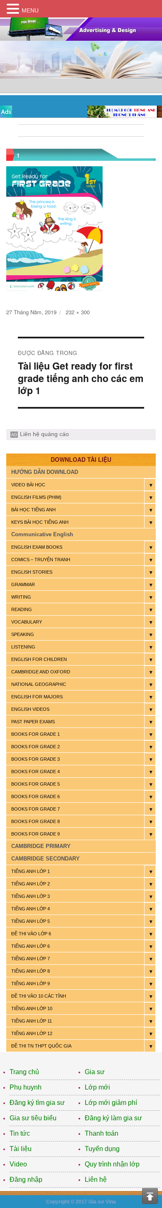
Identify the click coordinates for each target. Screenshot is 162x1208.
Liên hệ (96, 1179)
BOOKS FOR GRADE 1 (35, 734)
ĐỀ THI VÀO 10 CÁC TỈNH (38, 996)
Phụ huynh (26, 1087)
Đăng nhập (26, 1179)
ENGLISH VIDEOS (30, 709)
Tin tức (20, 1133)
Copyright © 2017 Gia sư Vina (81, 1202)
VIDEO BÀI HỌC (28, 484)
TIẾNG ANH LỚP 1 (30, 871)
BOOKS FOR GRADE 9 (35, 833)
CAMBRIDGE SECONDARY (45, 858)
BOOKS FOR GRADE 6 (35, 796)
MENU (30, 10)
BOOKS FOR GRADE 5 (35, 784)
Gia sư (95, 1071)
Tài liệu (21, 1148)
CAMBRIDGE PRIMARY (41, 846)
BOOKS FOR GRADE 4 (35, 771)
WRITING (21, 596)
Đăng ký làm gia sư (113, 1118)
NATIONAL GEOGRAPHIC (38, 684)
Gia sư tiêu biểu (33, 1118)
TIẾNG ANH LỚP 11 (31, 1020)
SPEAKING (22, 634)
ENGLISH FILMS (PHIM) (36, 497)
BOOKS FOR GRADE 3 (35, 759)
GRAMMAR (23, 584)
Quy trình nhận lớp (112, 1164)
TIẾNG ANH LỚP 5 (30, 921)
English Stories (31, 571)
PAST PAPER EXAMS (33, 721)
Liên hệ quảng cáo (44, 434)
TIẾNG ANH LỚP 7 (30, 958)
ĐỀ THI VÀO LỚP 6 (31, 933)
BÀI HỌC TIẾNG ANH (33, 509)
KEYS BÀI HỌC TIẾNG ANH (40, 522)
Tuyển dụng (102, 1148)
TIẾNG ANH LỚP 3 (30, 896)
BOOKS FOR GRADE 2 (35, 746)
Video (18, 1164)
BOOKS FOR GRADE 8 (35, 821)
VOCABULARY (26, 621)
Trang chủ (24, 1071)
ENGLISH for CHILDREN (39, 659)
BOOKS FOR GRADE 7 (35, 808)
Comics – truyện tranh (40, 559)
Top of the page (150, 1196)
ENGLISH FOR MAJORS (37, 696)
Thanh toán (101, 1133)
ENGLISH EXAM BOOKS (36, 547)
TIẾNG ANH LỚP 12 (31, 1033)
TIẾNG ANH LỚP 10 (31, 1008)
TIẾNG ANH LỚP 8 (30, 971)
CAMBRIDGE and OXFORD (40, 671)
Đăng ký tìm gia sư (37, 1102)
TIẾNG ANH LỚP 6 (30, 946)
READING (21, 609)
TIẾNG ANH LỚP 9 (30, 983)
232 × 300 (78, 312)
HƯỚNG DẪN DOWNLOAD (44, 472)
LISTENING (23, 646)
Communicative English (42, 534)
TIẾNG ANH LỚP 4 (30, 908)
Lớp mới (97, 1087)
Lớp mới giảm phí (111, 1102)
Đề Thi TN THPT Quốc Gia (41, 1045)
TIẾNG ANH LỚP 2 (30, 883)
